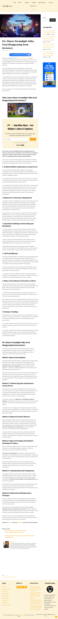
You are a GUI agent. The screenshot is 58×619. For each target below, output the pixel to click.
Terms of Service (6, 605)
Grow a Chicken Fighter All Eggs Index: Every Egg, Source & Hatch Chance (49, 38)
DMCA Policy (5, 598)
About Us (51, 2)
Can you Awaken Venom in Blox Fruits (14, 532)
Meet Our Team (6, 589)
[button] (33, 9)
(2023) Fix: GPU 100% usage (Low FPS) (9, 576)
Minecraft (27, 2)
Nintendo (34, 2)
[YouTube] (20, 587)
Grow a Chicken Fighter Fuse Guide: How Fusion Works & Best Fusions (48, 45)
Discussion (5, 575)
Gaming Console (41, 2)
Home (14, 2)
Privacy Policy (33, 6)
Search (44, 17)
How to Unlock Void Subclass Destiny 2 (9, 577)
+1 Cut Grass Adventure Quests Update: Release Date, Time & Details (48, 53)
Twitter (10, 522)
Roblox (19, 2)
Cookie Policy (5, 593)
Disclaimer (4, 602)
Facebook (20, 522)
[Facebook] (23, 587)
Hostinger (22, 615)
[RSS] (26, 587)
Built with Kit (20, 145)
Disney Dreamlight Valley (23, 58)
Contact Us (5, 591)
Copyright (4, 600)
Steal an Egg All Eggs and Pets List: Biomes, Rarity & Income (49, 32)
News (8, 575)
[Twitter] (18, 587)
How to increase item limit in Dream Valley (15, 530)
